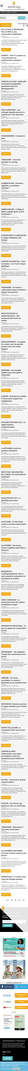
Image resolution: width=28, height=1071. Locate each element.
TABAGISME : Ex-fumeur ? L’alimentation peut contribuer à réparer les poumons (14, 289)
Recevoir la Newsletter (14, 983)
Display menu (2, 5)
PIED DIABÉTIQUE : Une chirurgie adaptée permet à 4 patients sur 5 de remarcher (13, 112)
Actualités (8, 12)
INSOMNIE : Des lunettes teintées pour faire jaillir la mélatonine (11, 372)
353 (23, 900)
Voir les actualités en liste (23, 25)
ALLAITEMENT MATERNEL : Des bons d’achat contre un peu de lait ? (14, 853)
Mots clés (2, 18)
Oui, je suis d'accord (6, 1068)
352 (19, 900)
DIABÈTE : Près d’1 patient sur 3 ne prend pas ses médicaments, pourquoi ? (13, 57)
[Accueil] (14, 3)
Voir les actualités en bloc (27, 25)
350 (12, 900)
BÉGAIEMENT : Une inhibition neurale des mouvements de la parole (13, 654)
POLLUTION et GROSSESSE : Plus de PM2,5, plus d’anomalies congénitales (12, 31)
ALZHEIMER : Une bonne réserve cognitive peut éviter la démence (13, 547)
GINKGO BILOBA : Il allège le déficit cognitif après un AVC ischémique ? (12, 211)
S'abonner (7, 925)
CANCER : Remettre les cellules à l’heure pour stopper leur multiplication (13, 398)
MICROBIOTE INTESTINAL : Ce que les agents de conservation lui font (13, 628)
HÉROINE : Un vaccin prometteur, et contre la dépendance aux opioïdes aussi (14, 680)
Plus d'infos (15, 1065)
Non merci (16, 1068)
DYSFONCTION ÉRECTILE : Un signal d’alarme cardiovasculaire (13, 424)
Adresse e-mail (6, 919)
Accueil (2, 12)
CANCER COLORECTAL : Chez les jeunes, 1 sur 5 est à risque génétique (13, 263)
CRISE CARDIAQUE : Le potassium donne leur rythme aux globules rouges (13, 602)
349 (8, 900)
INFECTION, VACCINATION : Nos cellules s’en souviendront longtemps (13, 474)
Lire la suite (6, 49)
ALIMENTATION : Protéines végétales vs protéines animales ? (12, 185)
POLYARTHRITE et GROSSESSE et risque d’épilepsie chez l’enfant (13, 237)
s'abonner (7, 1058)
